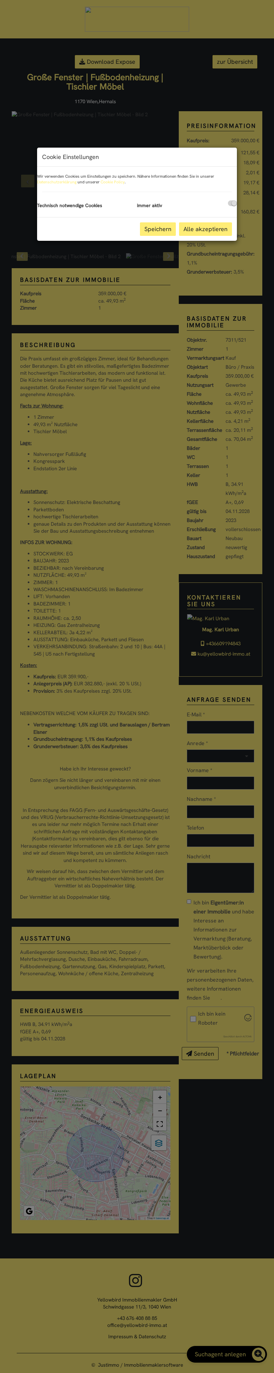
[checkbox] (232, 203)
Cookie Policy (113, 182)
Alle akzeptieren (205, 229)
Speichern (157, 229)
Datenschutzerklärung (57, 182)
